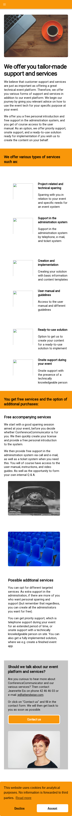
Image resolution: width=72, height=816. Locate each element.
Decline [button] (19, 808)
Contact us (34, 719)
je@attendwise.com (30, 695)
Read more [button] (23, 798)
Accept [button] (52, 808)
